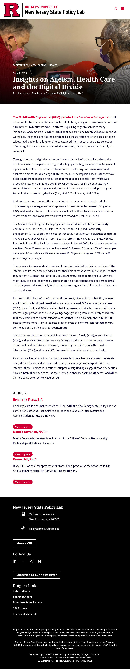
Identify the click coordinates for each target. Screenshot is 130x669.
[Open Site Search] (116, 10)
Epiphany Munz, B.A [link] (24, 93)
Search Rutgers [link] (22, 596)
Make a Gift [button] (24, 543)
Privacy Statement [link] (24, 614)
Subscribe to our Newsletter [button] (36, 575)
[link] (44, 10)
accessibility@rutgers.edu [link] (31, 635)
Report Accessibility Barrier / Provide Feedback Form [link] (86, 635)
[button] (122, 10)
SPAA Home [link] (20, 608)
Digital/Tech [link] (21, 65)
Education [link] (39, 65)
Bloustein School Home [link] (27, 602)
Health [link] (54, 65)
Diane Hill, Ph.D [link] (74, 93)
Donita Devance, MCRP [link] (50, 93)
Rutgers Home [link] (22, 591)
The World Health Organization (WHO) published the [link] (46, 117)
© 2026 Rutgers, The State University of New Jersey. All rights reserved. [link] (65, 654)
